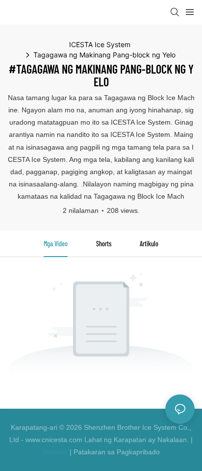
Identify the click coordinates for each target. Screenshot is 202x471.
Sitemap (55, 452)
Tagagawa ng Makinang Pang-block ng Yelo (104, 55)
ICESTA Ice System (99, 44)
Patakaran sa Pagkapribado (117, 452)
